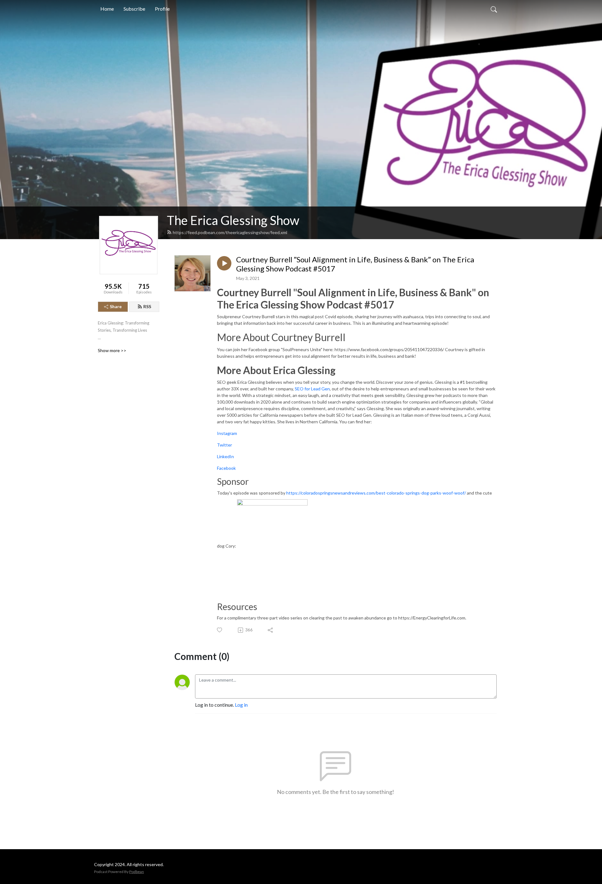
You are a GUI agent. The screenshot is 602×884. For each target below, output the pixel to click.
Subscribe (134, 9)
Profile (162, 9)
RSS (147, 306)
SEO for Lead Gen (312, 388)
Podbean (136, 871)
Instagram (227, 433)
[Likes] (220, 630)
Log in (241, 705)
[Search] (493, 9)
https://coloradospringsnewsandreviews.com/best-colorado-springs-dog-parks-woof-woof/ (376, 493)
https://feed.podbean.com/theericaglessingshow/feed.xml (230, 232)
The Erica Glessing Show (233, 220)
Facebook (226, 468)
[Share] (270, 630)
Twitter (224, 444)
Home (107, 9)
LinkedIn (225, 456)
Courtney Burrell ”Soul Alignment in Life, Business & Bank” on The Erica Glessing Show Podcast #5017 (355, 264)
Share (116, 306)
